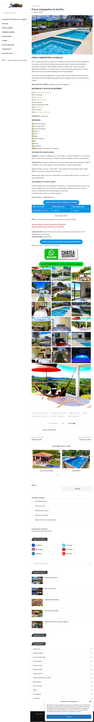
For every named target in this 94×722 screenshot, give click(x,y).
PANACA (39, 97)
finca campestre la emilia (40, 416)
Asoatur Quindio (38, 12)
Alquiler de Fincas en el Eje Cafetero (46, 520)
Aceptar (69, 717)
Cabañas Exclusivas (74, 413)
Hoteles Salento (62, 673)
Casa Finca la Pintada (46, 470)
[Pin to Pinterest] (72, 423)
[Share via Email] (74, 423)
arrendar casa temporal (59, 413)
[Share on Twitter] (69, 423)
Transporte (6, 49)
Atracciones (6, 36)
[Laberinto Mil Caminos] (37, 602)
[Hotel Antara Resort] (37, 580)
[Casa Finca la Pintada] (46, 459)
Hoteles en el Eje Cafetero (57, 416)
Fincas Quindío (7, 28)
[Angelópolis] (76, 459)
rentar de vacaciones (74, 416)
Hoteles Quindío (62, 669)
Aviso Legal (38, 714)
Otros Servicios (8, 45)
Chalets (85, 413)
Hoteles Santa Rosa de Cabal (62, 678)
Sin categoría (62, 694)
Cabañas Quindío (8, 32)
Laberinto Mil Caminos (42, 510)
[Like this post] (64, 423)
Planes (4, 40)
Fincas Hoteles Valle (62, 657)
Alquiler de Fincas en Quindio (41, 413)
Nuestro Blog (7, 53)
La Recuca (40, 107)
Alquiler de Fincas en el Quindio (14, 19)
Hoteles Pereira (62, 665)
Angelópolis (76, 470)
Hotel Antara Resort (41, 501)
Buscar (34, 485)
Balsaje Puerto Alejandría (43, 92)
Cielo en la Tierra (40, 506)
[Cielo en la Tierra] (37, 591)
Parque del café (41, 100)
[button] (90, 701)
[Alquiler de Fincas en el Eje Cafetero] (37, 624)
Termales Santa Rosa (43, 112)
